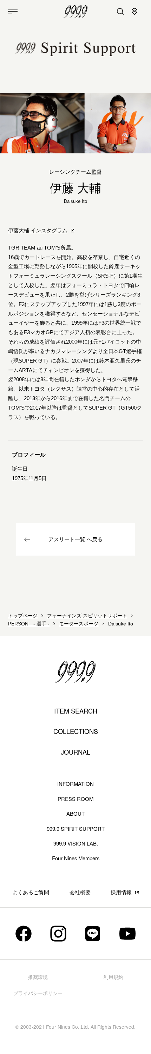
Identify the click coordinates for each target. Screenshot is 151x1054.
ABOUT (75, 813)
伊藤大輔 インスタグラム (37, 230)
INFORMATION (75, 784)
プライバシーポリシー (38, 993)
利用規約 (113, 977)
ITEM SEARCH (75, 711)
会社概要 (80, 892)
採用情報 (121, 892)
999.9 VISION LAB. (75, 843)
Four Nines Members (75, 858)
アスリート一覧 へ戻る (75, 539)
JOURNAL (75, 752)
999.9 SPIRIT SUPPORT (76, 828)
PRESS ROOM (75, 799)
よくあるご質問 (30, 892)
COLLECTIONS (75, 731)
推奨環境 (38, 977)
